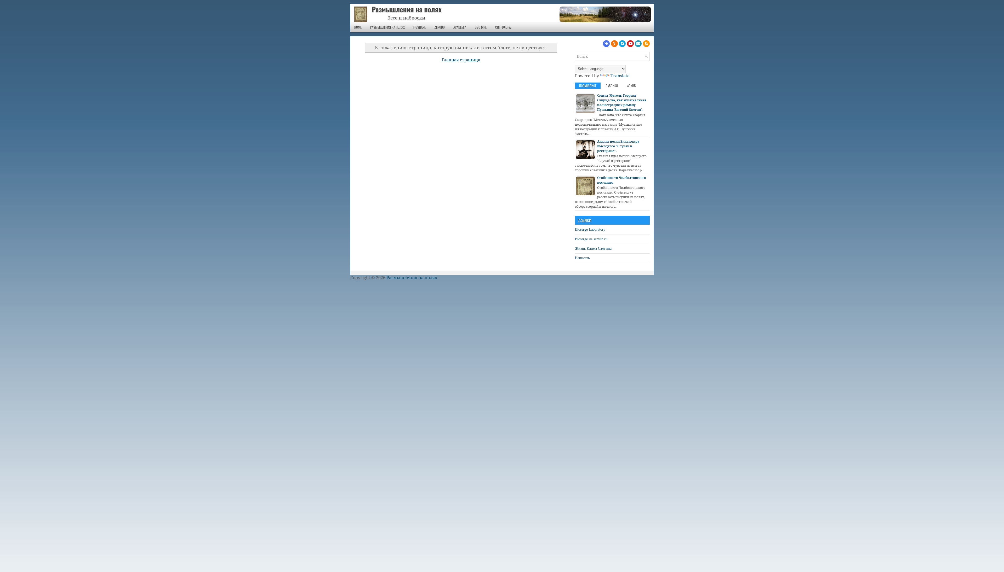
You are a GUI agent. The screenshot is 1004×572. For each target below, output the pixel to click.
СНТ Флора (503, 27)
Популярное (587, 85)
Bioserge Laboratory (590, 229)
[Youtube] (630, 43)
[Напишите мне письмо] (638, 43)
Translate (620, 76)
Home (358, 27)
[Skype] (622, 43)
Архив (631, 85)
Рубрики (612, 85)
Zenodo (439, 27)
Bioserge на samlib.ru (591, 239)
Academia (459, 27)
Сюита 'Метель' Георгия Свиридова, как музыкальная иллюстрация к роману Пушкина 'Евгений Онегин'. (621, 102)
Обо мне (481, 27)
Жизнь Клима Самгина (593, 248)
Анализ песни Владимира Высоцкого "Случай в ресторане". (618, 146)
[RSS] (646, 43)
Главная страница (461, 60)
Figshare (419, 27)
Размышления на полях (387, 27)
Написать (582, 258)
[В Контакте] (606, 43)
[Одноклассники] (614, 43)
